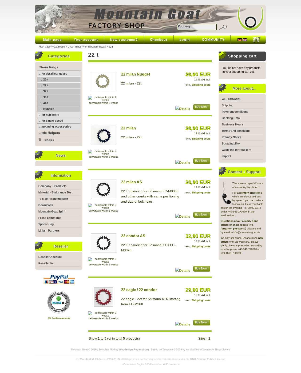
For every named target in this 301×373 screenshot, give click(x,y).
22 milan (128, 128)
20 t (45, 79)
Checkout (158, 39)
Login (184, 39)
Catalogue (59, 46)
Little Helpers (49, 133)
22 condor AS (133, 236)
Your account (86, 39)
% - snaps (46, 139)
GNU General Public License (207, 359)
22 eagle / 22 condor (139, 290)
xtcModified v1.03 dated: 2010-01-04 (98, 359)
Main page (52, 39)
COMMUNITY (213, 39)
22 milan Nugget (135, 74)
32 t (45, 91)
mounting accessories (56, 126)
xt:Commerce (171, 364)
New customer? (124, 39)
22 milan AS (131, 182)
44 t (45, 103)
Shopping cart (242, 56)
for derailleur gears (95, 46)
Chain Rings (75, 46)
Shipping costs (201, 84)
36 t (45, 97)
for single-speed (52, 120)
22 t (111, 46)
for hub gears (50, 114)
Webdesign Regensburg (134, 349)
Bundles (48, 109)
